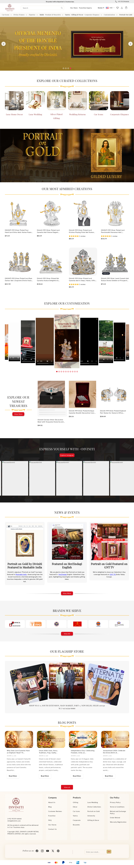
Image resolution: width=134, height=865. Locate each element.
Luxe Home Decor (14, 114)
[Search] (62, 8)
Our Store (74, 8)
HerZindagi (62, 574)
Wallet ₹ (101, 8)
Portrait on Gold (93, 811)
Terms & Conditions (117, 807)
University (91, 816)
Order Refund (115, 817)
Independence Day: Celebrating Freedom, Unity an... (82, 752)
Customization (109, 15)
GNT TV (113, 574)
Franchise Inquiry (85, 8)
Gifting (75, 802)
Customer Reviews (55, 811)
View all (67, 787)
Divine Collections (94, 807)
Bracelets (76, 825)
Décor (75, 807)
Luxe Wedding (35, 114)
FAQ (50, 820)
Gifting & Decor (93, 820)
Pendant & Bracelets (53, 15)
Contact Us (52, 829)
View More (18, 414)
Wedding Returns (77, 114)
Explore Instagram (67, 455)
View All (67, 634)
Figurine (32, 15)
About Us (51, 802)
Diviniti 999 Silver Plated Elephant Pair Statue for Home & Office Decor (113, 412)
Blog (50, 807)
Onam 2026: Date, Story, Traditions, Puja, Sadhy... (48, 752)
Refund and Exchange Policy (118, 812)
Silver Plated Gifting (56, 116)
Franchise (51, 816)
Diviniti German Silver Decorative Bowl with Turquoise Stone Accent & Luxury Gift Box (51, 421)
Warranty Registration (118, 822)
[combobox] (42, 8)
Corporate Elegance (92, 15)
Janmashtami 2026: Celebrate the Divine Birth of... (114, 752)
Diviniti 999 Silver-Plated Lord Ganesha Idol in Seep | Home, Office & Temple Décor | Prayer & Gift (82, 279)
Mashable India (21, 574)
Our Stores (52, 825)
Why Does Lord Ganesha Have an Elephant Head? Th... (18, 752)
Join (109, 851)
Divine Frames (19, 15)
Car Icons (5, 15)
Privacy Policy (115, 802)
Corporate (76, 820)
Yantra (75, 816)
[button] (7, 15)
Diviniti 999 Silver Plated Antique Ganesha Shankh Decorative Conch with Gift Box (82, 412)
